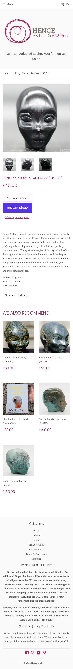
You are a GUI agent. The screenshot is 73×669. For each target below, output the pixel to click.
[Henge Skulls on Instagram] (32, 653)
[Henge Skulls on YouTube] (38, 653)
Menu (10, 4)
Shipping (36, 558)
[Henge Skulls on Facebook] (27, 653)
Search (36, 530)
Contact (36, 540)
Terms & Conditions (36, 554)
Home (5, 73)
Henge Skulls (37, 662)
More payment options (17, 217)
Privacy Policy (36, 544)
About (36, 535)
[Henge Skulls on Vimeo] (44, 653)
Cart (67, 4)
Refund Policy (36, 549)
